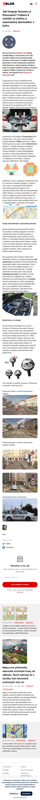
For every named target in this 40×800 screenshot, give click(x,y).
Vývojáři (5, 770)
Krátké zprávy (18, 622)
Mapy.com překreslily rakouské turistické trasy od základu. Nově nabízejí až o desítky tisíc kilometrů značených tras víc (18, 675)
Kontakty (5, 773)
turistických (31, 626)
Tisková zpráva (8, 689)
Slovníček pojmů (27, 770)
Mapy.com (16, 31)
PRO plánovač (19, 744)
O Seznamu (6, 767)
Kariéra (23, 767)
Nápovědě (19, 385)
